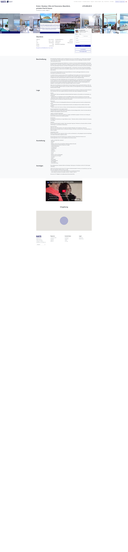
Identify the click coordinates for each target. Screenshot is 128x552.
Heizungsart (57, 42)
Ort (36, 41)
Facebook (66, 237)
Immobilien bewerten (86, 1)
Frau (80, 34)
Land (37, 42)
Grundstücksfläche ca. (59, 39)
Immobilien (112, 1)
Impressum (81, 237)
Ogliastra (52, 240)
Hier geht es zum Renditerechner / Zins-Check (44, 47)
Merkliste (117, 1)
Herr (77, 34)
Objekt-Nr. (38, 39)
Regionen (92, 1)
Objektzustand (58, 41)
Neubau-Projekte (98, 1)
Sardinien (52, 238)
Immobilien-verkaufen (78, 1)
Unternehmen (106, 1)
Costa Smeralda (53, 237)
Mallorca (52, 241)
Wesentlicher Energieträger (60, 44)
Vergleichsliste (122, 1)
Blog (102, 1)
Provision (37, 45)
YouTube (66, 241)
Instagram (66, 238)
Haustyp (37, 44)
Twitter (66, 240)
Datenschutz (81, 238)
